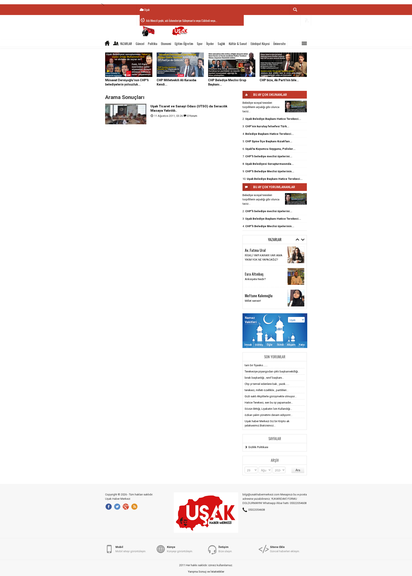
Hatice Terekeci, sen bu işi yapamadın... (269, 402)
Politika (152, 43)
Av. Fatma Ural (255, 250)
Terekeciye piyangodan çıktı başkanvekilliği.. (272, 371)
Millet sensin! (253, 300)
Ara (297, 470)
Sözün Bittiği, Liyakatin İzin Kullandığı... (268, 408)
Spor (200, 43)
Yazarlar (126, 43)
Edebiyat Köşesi (260, 43)
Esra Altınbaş (254, 274)
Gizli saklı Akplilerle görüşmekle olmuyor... (271, 396)
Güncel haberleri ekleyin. (285, 549)
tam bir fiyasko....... (256, 365)
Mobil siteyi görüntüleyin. (130, 549)
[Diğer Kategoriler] (304, 43)
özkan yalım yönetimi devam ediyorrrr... (268, 415)
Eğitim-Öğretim (184, 43)
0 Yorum (192, 115)
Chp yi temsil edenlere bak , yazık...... (267, 384)
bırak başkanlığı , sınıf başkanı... (264, 377)
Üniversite (279, 43)
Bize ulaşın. (225, 549)
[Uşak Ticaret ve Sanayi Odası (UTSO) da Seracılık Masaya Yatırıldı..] (125, 113)
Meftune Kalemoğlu (259, 295)
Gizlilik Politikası (258, 447)
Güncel (140, 43)
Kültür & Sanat (238, 43)
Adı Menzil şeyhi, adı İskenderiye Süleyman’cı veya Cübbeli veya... (181, 20)
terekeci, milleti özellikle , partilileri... (266, 390)
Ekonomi (166, 43)
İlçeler (210, 43)
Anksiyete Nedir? (255, 279)
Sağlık (221, 43)
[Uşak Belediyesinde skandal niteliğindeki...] (296, 106)
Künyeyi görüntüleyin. (180, 549)
